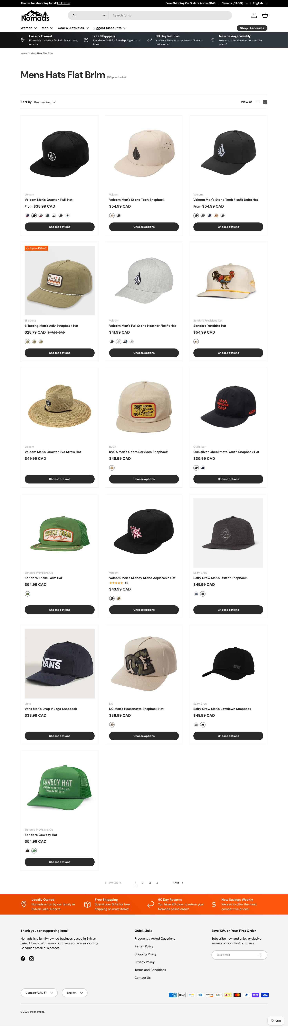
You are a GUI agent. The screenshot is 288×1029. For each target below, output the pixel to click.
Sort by (26, 102)
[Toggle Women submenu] (35, 28)
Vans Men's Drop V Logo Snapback (51, 709)
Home (24, 53)
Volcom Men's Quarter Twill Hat (48, 200)
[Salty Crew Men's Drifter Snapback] (228, 533)
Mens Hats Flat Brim (42, 53)
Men (45, 28)
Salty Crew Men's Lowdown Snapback (222, 709)
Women (26, 28)
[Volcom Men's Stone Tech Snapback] (144, 154)
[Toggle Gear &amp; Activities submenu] (87, 28)
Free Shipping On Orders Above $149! (191, 3)
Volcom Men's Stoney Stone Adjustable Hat (142, 578)
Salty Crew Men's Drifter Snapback (220, 578)
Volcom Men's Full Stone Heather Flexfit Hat (142, 326)
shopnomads (37, 1011)
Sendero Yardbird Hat (209, 326)
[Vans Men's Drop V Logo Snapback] (60, 664)
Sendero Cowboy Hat (41, 835)
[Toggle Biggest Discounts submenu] (124, 28)
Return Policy (144, 946)
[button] (265, 15)
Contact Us (143, 978)
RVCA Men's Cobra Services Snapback (138, 452)
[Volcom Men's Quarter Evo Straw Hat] (60, 407)
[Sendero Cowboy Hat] (60, 790)
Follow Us (63, 3)
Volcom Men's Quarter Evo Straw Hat (53, 452)
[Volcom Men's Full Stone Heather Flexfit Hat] (144, 281)
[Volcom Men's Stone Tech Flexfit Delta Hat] (228, 154)
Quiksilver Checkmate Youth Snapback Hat (226, 452)
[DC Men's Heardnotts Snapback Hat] (144, 664)
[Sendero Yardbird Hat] (228, 281)
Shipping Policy (146, 954)
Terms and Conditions (150, 970)
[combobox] (150, 15)
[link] (112, 883)
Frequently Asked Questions (155, 938)
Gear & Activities (71, 28)
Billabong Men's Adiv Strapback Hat (51, 326)
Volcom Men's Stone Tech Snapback (137, 200)
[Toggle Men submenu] (51, 28)
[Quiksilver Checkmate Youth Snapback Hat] (228, 407)
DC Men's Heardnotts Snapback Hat (136, 709)
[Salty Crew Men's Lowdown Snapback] (228, 664)
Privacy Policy (145, 962)
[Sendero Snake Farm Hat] (60, 533)
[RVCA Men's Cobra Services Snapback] (144, 407)
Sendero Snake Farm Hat (43, 578)
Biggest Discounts (107, 28)
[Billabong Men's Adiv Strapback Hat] (60, 281)
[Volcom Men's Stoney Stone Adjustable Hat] (144, 533)
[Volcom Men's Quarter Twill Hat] (60, 154)
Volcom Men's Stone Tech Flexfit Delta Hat (225, 200)
